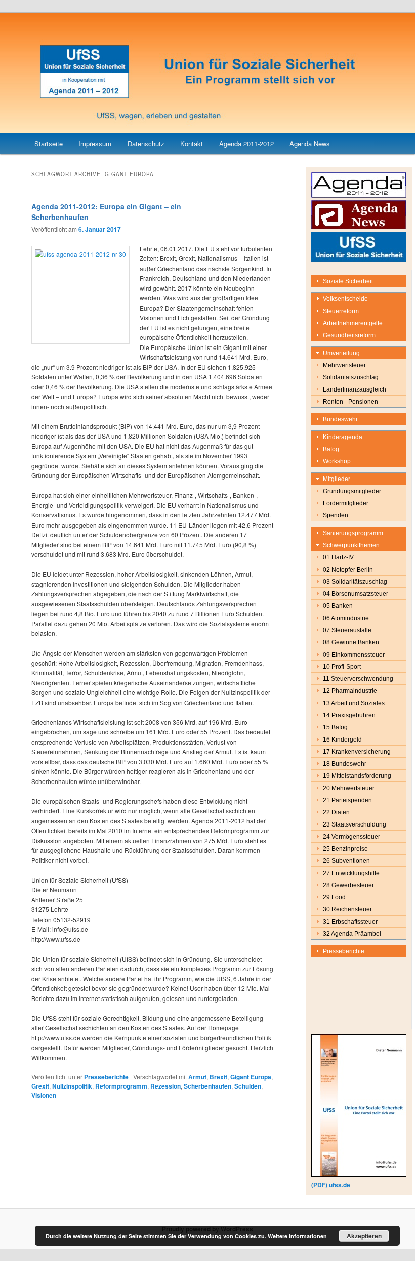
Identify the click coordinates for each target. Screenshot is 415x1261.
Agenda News (309, 143)
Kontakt (191, 143)
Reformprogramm (121, 1086)
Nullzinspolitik (72, 1086)
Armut (197, 1076)
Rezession (165, 1086)
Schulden (247, 1086)
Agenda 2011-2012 (246, 143)
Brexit (218, 1076)
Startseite (48, 143)
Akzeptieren (364, 1235)
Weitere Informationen (297, 1236)
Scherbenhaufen (207, 1086)
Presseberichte (106, 1076)
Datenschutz (146, 143)
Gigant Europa (250, 1076)
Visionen (43, 1095)
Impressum (94, 143)
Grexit (40, 1086)
